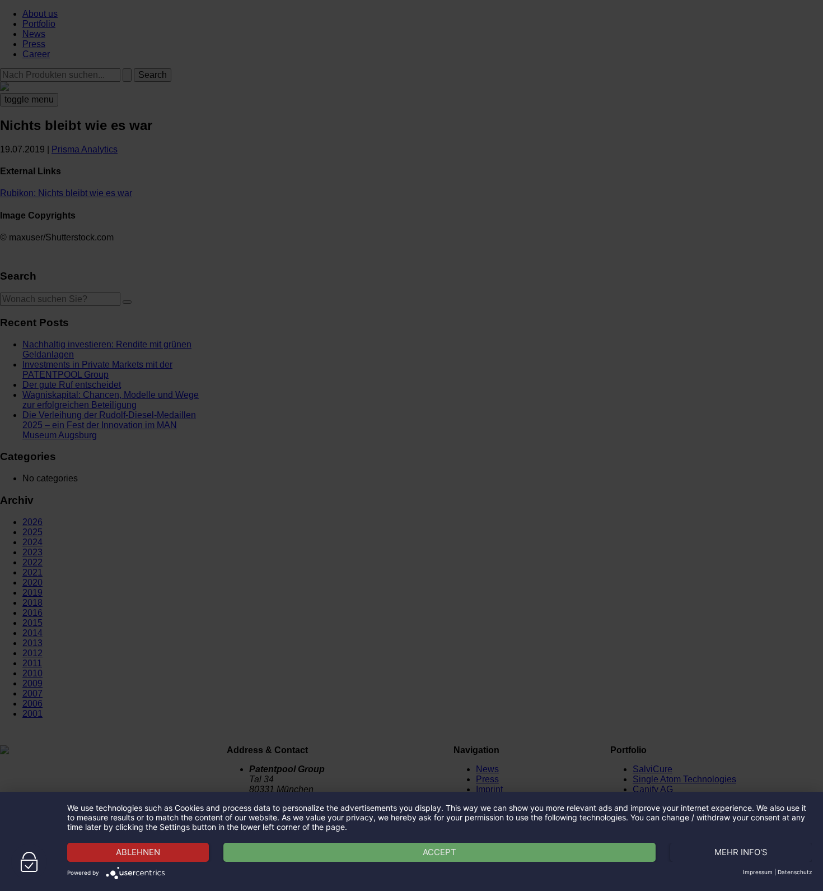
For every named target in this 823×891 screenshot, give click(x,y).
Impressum (758, 872)
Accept (439, 852)
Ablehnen (138, 852)
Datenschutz (795, 872)
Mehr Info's (741, 852)
